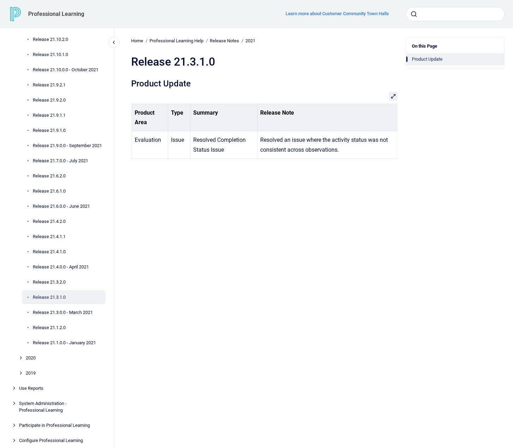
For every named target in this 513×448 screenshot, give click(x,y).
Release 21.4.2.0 (49, 221)
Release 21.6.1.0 (49, 191)
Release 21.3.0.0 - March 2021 (63, 312)
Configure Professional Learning (51, 440)
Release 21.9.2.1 (49, 84)
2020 (31, 358)
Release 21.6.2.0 (49, 175)
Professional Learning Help (176, 40)
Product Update (427, 59)
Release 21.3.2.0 (49, 282)
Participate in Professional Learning (54, 425)
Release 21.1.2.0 (49, 327)
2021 (250, 40)
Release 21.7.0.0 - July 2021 (60, 160)
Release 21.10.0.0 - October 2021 (65, 69)
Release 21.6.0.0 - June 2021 (61, 206)
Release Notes (224, 40)
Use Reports (31, 388)
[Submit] (414, 14)
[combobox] (455, 14)
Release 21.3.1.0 (49, 297)
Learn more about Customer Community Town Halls (337, 13)
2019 (31, 373)
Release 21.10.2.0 (50, 39)
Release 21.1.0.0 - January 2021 (64, 342)
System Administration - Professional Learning (43, 407)
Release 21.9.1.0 (49, 130)
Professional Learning (56, 14)
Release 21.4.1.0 (49, 251)
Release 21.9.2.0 (49, 100)
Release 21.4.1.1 (49, 236)
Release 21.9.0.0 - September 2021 (67, 145)
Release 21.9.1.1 (49, 115)
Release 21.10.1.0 (50, 54)
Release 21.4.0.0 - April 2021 (61, 267)
